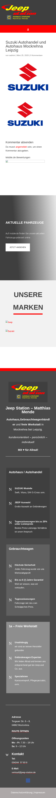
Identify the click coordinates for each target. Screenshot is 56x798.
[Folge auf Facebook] (28, 780)
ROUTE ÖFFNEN (20, 731)
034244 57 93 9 (19, 762)
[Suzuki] (28, 331)
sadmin (12, 55)
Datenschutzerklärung (21, 792)
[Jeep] (28, 322)
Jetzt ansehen (18, 247)
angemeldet (21, 147)
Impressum (39, 792)
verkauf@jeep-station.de (24, 772)
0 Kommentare (36, 55)
